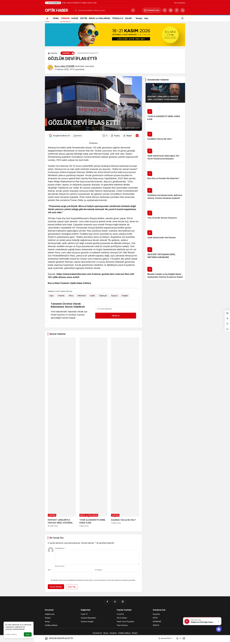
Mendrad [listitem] (82, 296)
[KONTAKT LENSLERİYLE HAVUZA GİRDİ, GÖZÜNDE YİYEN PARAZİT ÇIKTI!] (62, 432)
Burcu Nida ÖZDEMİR (64, 66)
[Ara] (164, 10)
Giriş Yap (72, 587)
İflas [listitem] (71, 296)
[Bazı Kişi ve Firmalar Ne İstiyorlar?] (165, 172)
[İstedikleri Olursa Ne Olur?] (125, 432)
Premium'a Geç (153, 10)
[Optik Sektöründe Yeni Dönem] (165, 231)
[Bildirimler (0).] (227, 329)
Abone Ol (116, 316)
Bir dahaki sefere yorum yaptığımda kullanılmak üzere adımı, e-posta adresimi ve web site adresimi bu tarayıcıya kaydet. (93, 580)
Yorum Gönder (56, 587)
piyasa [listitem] (114, 296)
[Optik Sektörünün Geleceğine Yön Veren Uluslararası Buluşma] (165, 152)
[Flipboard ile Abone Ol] (77, 135)
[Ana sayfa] (47, 18)
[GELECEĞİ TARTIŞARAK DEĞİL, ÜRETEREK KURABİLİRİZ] (165, 250)
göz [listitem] (51, 296)
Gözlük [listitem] (61, 296)
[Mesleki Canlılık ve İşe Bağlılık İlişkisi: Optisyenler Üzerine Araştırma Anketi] (165, 270)
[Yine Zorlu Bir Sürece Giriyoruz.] (165, 211)
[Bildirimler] (182, 10)
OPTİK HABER (56, 10)
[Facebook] (107, 601)
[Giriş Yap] (176, 10)
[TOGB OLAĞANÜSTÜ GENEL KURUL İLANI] (93, 432)
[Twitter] (115, 601)
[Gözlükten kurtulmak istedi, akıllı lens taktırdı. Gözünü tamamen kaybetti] (165, 191)
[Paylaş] (183, 638)
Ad (50, 570)
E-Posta (99, 570)
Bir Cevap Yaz (56, 537)
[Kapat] (218, 621)
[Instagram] (123, 601)
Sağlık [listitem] (125, 296)
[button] (170, 10)
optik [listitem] (92, 296)
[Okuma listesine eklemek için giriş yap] (137, 136)
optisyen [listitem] (103, 296)
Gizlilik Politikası (11, 634)
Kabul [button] (28, 634)
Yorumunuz (60, 548)
